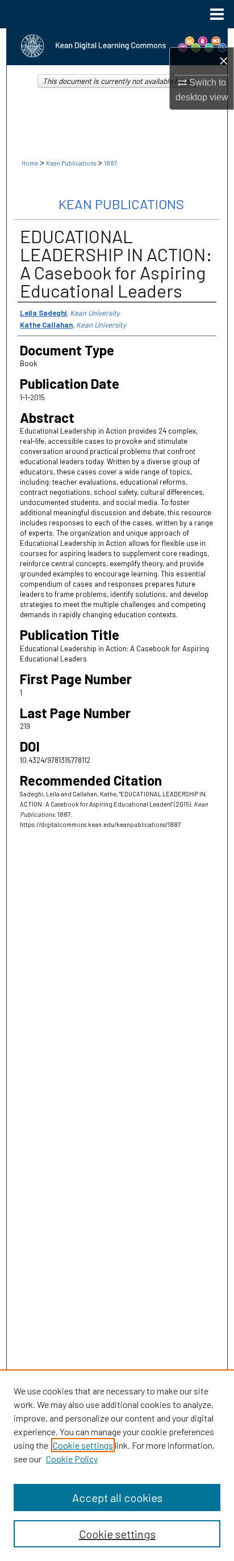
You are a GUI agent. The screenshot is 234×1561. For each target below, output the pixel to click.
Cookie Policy (72, 1458)
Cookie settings (83, 1445)
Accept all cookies (117, 1497)
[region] (117, 1465)
